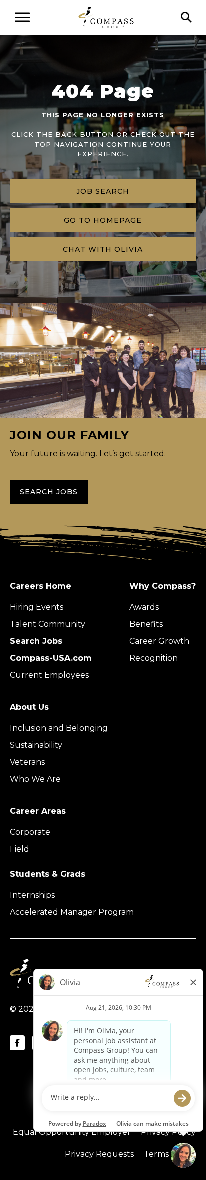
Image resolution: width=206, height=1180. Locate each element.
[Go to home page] (106, 17)
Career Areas (38, 811)
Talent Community (48, 624)
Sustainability (36, 745)
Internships (32, 895)
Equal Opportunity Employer (72, 1132)
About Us (29, 707)
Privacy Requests (99, 1154)
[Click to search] (186, 17)
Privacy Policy (168, 1132)
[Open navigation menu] (22, 17)
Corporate (30, 832)
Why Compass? (163, 586)
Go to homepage (103, 219)
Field (20, 849)
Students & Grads (48, 874)
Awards (144, 607)
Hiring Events (37, 607)
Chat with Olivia (103, 248)
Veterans (27, 762)
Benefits (146, 624)
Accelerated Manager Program (72, 912)
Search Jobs (49, 491)
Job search (103, 190)
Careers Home (41, 586)
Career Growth (160, 641)
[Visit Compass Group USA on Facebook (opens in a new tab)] (17, 1042)
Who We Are (35, 779)
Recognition (154, 658)
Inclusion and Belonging (59, 728)
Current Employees (49, 675)
